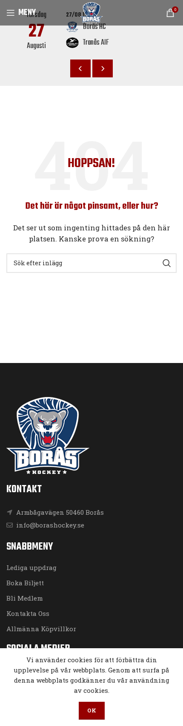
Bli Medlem (24, 598)
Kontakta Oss (27, 613)
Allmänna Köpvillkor (41, 628)
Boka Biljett (25, 583)
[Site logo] (91, 12)
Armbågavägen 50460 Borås (60, 512)
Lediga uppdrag (31, 567)
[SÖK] (167, 263)
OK (91, 710)
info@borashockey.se (49, 525)
